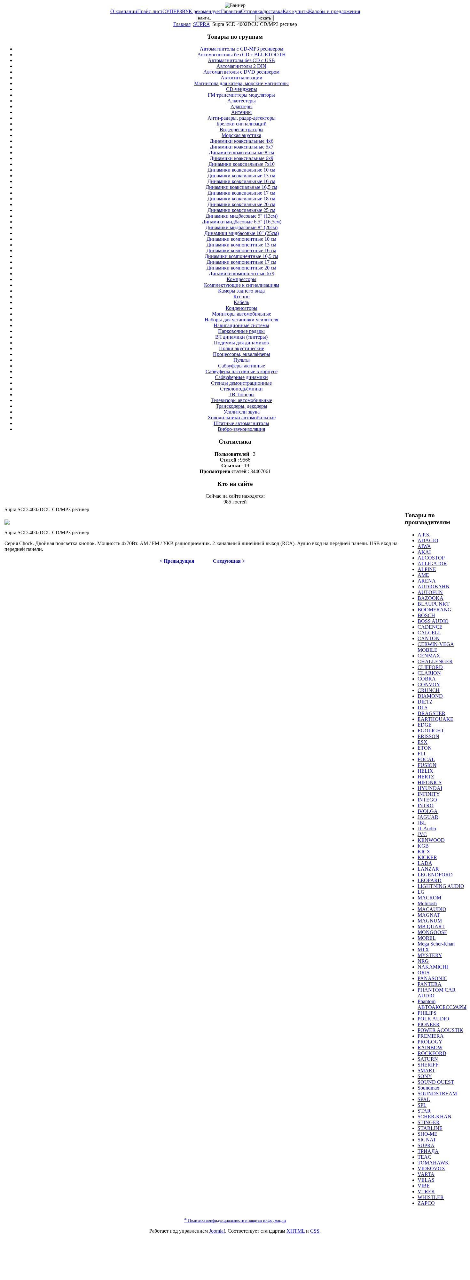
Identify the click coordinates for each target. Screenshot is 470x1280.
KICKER (427, 857)
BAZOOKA (430, 598)
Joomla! (217, 1231)
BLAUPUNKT (434, 604)
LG (421, 892)
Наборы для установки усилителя (241, 319)
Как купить (295, 11)
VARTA (426, 1174)
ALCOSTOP (431, 557)
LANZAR (428, 869)
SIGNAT (427, 1139)
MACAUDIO (432, 909)
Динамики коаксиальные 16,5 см (241, 187)
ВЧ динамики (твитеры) (241, 337)
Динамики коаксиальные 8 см (241, 152)
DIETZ (425, 701)
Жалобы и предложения (334, 11)
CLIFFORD (430, 667)
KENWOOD (431, 840)
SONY (425, 1076)
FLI (421, 753)
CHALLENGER (435, 661)
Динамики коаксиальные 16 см (241, 181)
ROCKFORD (432, 1053)
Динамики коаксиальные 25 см (241, 210)
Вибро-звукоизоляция (241, 429)
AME (423, 575)
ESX (422, 742)
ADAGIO (428, 540)
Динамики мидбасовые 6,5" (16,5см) (241, 221)
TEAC (424, 1157)
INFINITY (429, 794)
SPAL (424, 1099)
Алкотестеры (241, 100)
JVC (422, 834)
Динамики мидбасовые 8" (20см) (242, 227)
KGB (423, 846)
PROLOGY (430, 1041)
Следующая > (229, 561)
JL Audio (427, 828)
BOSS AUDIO (433, 621)
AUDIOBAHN (434, 586)
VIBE (424, 1185)
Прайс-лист (149, 11)
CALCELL (429, 632)
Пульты (241, 360)
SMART (426, 1070)
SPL (422, 1105)
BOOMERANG (434, 609)
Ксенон (241, 296)
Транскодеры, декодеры (241, 406)
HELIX (425, 771)
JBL (422, 822)
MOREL (427, 938)
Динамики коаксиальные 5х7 (241, 146)
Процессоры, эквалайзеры (241, 354)
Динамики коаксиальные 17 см (241, 193)
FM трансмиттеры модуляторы (241, 95)
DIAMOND (430, 696)
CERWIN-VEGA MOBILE (436, 647)
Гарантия (231, 11)
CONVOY (429, 684)
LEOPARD (430, 880)
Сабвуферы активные (241, 365)
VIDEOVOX (431, 1168)
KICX (424, 851)
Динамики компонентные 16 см (241, 250)
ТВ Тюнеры (242, 394)
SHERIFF (428, 1064)
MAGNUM (430, 920)
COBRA (427, 678)
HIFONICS (430, 782)
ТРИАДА (428, 1151)
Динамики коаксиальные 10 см (241, 170)
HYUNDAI (430, 788)
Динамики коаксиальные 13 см (241, 175)
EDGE (425, 725)
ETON (425, 748)
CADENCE (430, 627)
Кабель (241, 302)
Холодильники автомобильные (242, 417)
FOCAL (426, 759)
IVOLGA (428, 811)
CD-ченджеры (241, 89)
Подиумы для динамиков (241, 342)
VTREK (426, 1191)
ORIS (423, 972)
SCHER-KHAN (434, 1116)
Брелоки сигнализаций (241, 123)
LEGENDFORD (435, 874)
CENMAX (429, 655)
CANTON (429, 638)
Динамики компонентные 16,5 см (241, 256)
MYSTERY (430, 955)
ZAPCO (426, 1203)
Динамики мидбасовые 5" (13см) (242, 216)
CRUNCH (429, 690)
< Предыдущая (177, 561)
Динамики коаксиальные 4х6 (241, 141)
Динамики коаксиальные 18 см (241, 198)
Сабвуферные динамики (241, 377)
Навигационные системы (241, 325)
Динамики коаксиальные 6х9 (241, 158)
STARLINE (430, 1128)
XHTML (295, 1231)
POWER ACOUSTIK (440, 1030)
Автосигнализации (241, 77)
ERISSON (428, 736)
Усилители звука (241, 412)
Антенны (241, 112)
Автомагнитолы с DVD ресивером (241, 72)
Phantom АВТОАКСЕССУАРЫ (442, 1004)
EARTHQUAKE (435, 719)
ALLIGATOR (432, 563)
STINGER (429, 1122)
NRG (423, 961)
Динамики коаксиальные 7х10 (241, 164)
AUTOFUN (430, 592)
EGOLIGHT (431, 730)
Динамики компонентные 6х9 (241, 273)
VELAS (426, 1180)
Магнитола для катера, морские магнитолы (241, 83)
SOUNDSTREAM (437, 1093)
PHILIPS (427, 1013)
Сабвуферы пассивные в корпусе (242, 371)
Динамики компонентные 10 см (241, 239)
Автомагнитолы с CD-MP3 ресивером (241, 49)
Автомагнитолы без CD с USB (241, 60)
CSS (314, 1231)
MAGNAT (429, 915)
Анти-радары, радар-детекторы (242, 118)
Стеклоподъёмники (241, 388)
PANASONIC (432, 978)
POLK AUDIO (433, 1018)
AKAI (424, 552)
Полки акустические (241, 348)
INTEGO (427, 799)
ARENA (427, 581)
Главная (182, 24)
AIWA (424, 546)
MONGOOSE (432, 932)
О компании (123, 11)
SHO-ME (427, 1134)
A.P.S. (424, 534)
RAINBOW (430, 1047)
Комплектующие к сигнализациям (241, 285)
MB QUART (431, 926)
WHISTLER (431, 1197)
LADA (425, 863)
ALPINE (427, 569)
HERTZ (426, 776)
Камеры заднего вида (241, 291)
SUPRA (201, 24)
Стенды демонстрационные (241, 383)
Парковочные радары (241, 331)
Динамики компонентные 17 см (241, 262)
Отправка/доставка (262, 11)
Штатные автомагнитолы (241, 423)
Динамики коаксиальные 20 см (241, 204)
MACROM (429, 897)
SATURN (428, 1059)
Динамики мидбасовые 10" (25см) (241, 233)
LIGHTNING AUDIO (441, 886)
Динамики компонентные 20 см (241, 267)
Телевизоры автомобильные (241, 400)
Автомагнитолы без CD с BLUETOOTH (241, 54)
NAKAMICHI (433, 967)
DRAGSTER (431, 713)
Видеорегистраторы (241, 129)
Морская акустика (241, 135)
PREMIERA (431, 1036)
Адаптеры (242, 106)
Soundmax (428, 1088)
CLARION (429, 673)
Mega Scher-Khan (436, 943)
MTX (423, 949)
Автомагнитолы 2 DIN (241, 66)
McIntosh (427, 903)
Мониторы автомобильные (241, 314)
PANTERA (430, 984)
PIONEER (429, 1024)
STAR (424, 1111)
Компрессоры (241, 279)
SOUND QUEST (436, 1082)
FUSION (427, 765)
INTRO (426, 805)
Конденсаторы (241, 308)
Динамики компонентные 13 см (241, 244)
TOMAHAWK (433, 1162)
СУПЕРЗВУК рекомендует (191, 11)
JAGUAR (428, 817)
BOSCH (426, 615)
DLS (422, 707)
